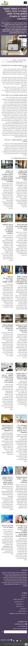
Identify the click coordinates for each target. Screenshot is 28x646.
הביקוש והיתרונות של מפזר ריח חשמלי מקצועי (7, 279)
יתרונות (15, 60)
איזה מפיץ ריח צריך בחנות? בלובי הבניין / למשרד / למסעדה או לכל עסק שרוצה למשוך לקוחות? (21, 531)
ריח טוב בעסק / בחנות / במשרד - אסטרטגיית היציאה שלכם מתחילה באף (7, 480)
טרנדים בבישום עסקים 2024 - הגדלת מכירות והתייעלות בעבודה (21, 328)
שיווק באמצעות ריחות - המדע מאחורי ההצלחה (21, 479)
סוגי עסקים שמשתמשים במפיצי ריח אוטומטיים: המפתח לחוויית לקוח (21, 175)
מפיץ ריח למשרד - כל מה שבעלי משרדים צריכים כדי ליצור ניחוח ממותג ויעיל (7, 378)
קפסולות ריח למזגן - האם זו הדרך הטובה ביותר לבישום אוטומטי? (22, 429)
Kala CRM (6, 643)
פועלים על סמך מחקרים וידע (7, 526)
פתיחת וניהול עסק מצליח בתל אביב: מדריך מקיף (21, 227)
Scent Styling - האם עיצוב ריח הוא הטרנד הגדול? (7, 327)
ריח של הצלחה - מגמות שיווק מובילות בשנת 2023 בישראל (21, 376)
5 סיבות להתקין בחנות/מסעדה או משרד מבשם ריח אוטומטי (7, 428)
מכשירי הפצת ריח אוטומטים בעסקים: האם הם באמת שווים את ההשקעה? (21, 280)
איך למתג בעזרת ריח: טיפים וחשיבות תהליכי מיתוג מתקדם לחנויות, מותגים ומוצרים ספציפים (7, 176)
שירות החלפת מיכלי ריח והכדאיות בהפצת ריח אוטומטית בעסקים (8, 229)
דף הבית (20, 60)
